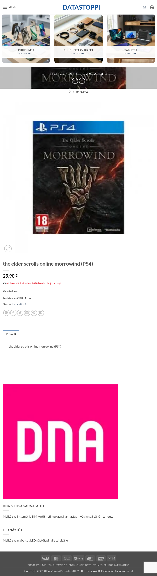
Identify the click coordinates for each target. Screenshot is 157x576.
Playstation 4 (94, 74)
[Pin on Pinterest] (34, 313)
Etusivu (57, 74)
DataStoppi (78, 7)
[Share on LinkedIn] (41, 313)
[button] (9, 7)
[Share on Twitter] (20, 313)
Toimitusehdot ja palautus (111, 565)
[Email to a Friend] (27, 313)
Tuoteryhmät (37, 565)
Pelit (73, 74)
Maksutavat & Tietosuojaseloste (69, 565)
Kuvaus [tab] (11, 334)
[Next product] (75, 81)
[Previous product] (82, 81)
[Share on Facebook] (13, 313)
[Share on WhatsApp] (6, 313)
